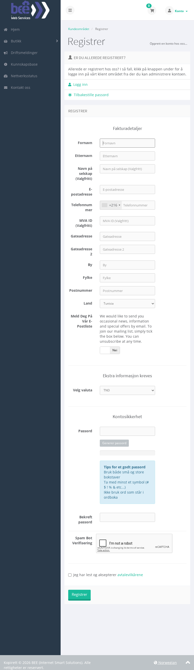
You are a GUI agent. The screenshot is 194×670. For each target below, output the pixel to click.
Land (88, 303)
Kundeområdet (78, 29)
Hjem (14, 29)
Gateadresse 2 (81, 251)
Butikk (15, 41)
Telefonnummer (81, 207)
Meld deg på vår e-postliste (81, 321)
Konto (180, 11)
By (90, 264)
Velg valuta (82, 390)
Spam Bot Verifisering (82, 540)
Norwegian (167, 662)
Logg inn (79, 84)
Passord (85, 430)
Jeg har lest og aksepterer (108, 574)
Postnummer (80, 290)
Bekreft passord (85, 519)
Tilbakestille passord (90, 94)
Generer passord (114, 443)
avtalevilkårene (130, 574)
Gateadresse (81, 236)
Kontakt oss (19, 87)
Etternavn (83, 155)
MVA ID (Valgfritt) (84, 223)
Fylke (87, 277)
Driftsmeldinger (23, 52)
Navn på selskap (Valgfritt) (84, 173)
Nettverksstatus (23, 75)
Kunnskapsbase (23, 64)
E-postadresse (81, 192)
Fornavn (85, 142)
